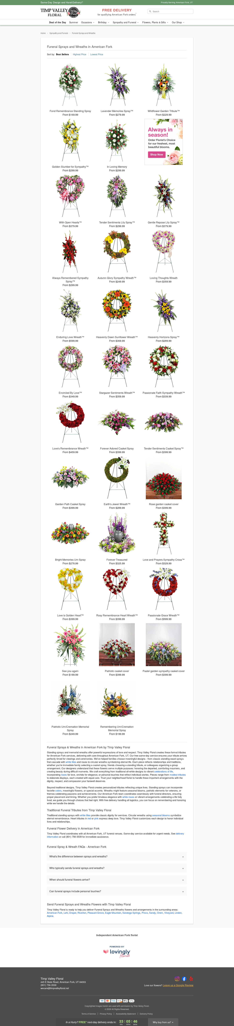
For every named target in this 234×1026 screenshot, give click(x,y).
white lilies (71, 761)
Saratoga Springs (131, 912)
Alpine (50, 915)
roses (64, 774)
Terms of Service (89, 1014)
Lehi (66, 912)
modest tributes (178, 774)
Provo (145, 912)
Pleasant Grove (96, 912)
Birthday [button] (102, 22)
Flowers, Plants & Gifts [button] (154, 22)
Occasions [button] (86, 22)
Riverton (82, 912)
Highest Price (79, 54)
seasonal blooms (161, 815)
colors (58, 790)
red (89, 818)
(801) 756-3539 (48, 985)
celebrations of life (163, 771)
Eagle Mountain (113, 912)
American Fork (54, 912)
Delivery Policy (146, 1014)
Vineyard (169, 912)
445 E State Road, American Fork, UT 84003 (63, 982)
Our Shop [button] (177, 22)
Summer (73, 22)
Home (43, 33)
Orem (160, 912)
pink (96, 818)
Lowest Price (96, 54)
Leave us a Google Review (178, 985)
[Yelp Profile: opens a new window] (191, 979)
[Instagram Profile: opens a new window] (177, 979)
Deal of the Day (57, 22)
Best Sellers (62, 54)
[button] (225, 1012)
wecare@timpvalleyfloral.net (55, 988)
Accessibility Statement (126, 1014)
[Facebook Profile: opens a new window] (184, 979)
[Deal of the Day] (163, 142)
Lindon (178, 912)
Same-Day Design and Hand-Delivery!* (62, 2)
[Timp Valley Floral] (63, 12)
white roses (128, 796)
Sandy (152, 912)
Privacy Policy (106, 1014)
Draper (72, 912)
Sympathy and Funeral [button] (125, 22)
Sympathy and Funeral (59, 33)
